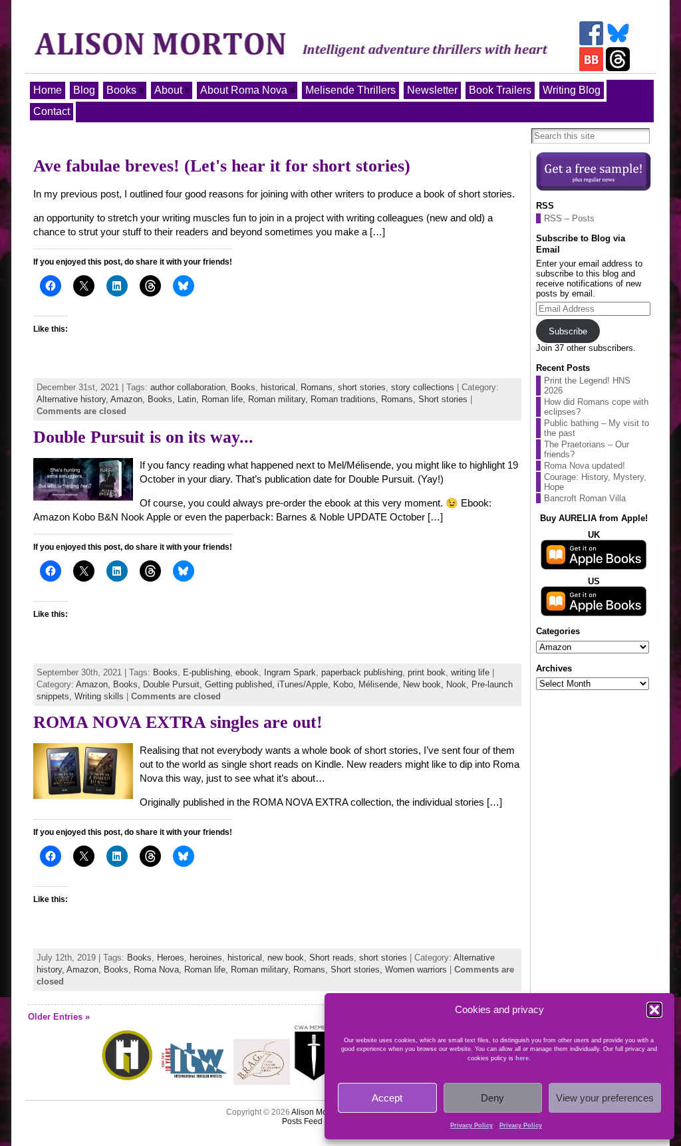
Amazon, (129, 399)
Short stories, (358, 969)
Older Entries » (59, 1017)
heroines (206, 958)
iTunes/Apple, (305, 684)
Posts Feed (302, 1121)
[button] (654, 1009)
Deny (492, 1097)
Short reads (331, 958)
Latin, (190, 399)
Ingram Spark (290, 672)
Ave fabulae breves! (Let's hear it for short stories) (221, 165)
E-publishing (206, 672)
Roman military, (279, 399)
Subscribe (568, 331)
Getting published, (241, 684)
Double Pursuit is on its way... (143, 437)
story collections (422, 387)
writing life (470, 672)
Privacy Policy (471, 1125)
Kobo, (345, 684)
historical (278, 387)
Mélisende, (380, 684)
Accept (387, 1097)
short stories (362, 387)
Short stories (443, 399)
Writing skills (99, 696)
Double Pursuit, (174, 684)
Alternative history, (73, 399)
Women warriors (416, 969)
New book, (424, 684)
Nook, (459, 684)
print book (427, 672)
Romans (317, 387)
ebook (247, 672)
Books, (163, 399)
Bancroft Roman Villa (585, 498)
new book (285, 958)
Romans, (399, 399)
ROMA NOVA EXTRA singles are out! (178, 722)
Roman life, (225, 399)
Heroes (170, 958)
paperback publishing (361, 672)
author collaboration (187, 387)
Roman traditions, (346, 399)
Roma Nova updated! (584, 466)
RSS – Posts (569, 218)
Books (243, 387)
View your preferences (605, 1097)
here (522, 1058)
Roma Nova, (159, 969)
